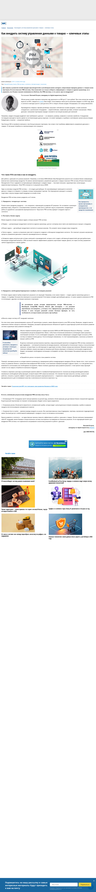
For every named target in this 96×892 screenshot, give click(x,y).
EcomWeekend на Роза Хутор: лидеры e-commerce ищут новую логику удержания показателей (70, 482)
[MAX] (36, 23)
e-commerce (27, 84)
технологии (43, 84)
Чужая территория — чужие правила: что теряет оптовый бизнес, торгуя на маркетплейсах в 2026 (24, 510)
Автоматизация (35, 84)
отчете (41, 101)
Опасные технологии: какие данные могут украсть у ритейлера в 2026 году (70, 537)
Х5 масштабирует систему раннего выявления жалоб (17, 481)
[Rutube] (61, 23)
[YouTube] (53, 23)
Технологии (10, 27)
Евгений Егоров (8, 84)
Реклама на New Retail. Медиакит (48, 168)
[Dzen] (44, 23)
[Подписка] (70, 23)
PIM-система (20, 84)
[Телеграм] (19, 23)
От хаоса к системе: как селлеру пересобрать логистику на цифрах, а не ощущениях (23, 535)
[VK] (27, 23)
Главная (3, 27)
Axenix (15, 84)
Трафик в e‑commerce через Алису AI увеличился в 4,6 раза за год (69, 509)
